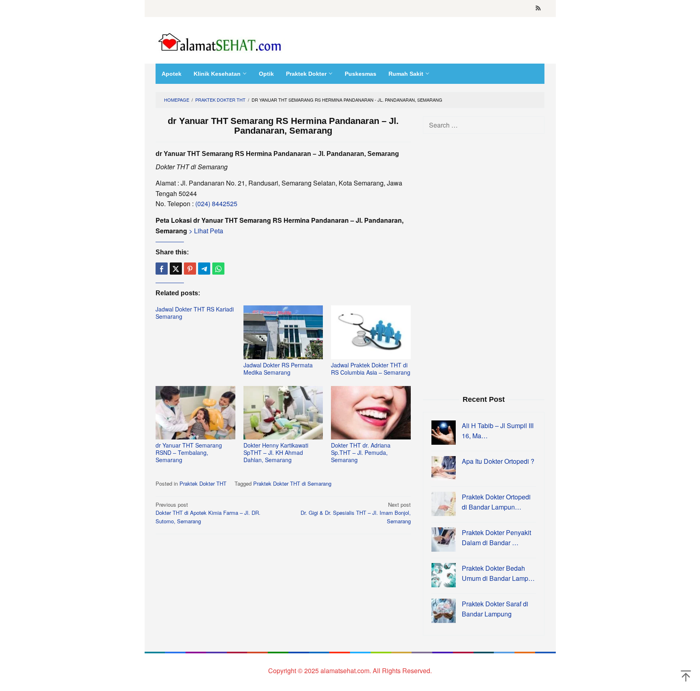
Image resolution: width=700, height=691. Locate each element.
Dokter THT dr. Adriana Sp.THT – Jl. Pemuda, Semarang (361, 452)
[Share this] (162, 268)
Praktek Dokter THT (202, 483)
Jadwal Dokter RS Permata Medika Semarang (278, 368)
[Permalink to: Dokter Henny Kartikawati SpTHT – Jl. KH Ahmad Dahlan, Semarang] (283, 413)
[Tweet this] (176, 268)
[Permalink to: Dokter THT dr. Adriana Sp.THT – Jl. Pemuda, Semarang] (371, 413)
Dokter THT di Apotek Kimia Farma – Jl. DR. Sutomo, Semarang (208, 513)
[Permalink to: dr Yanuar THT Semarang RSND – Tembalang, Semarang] (195, 413)
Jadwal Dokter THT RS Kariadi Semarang (195, 312)
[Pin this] (190, 268)
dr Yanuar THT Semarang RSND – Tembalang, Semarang (189, 452)
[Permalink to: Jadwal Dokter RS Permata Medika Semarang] (283, 332)
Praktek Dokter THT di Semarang (292, 483)
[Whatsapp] (218, 268)
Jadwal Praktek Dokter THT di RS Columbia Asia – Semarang (370, 368)
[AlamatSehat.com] (220, 40)
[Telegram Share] (204, 268)
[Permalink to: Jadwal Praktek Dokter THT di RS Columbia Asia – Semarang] (371, 332)
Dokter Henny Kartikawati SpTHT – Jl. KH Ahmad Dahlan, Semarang (275, 452)
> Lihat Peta (205, 230)
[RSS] (538, 8)
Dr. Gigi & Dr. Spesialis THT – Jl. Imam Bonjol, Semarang (356, 513)
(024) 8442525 (216, 203)
